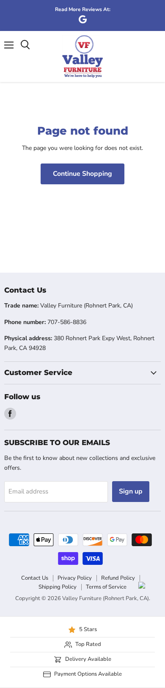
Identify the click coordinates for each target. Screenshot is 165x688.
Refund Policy (118, 578)
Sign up (131, 491)
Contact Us (34, 578)
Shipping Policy (57, 587)
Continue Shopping (82, 173)
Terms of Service (106, 587)
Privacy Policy (75, 578)
